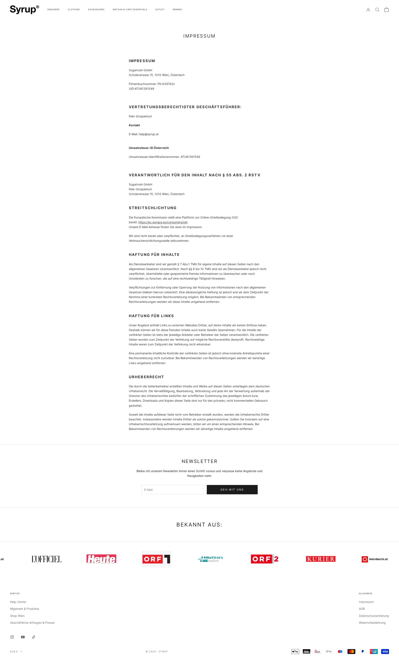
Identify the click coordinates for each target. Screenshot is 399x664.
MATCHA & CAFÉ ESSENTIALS (130, 9)
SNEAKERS (53, 9)
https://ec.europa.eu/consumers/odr (162, 222)
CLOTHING (74, 9)
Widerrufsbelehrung (372, 622)
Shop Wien (17, 615)
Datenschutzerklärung (374, 615)
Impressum (366, 602)
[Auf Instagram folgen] (12, 637)
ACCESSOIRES (96, 9)
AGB (362, 608)
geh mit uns (232, 489)
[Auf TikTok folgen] (34, 637)
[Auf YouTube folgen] (23, 637)
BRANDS (177, 9)
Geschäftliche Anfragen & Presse (32, 622)
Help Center (18, 602)
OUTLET (160, 9)
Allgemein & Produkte (24, 608)
